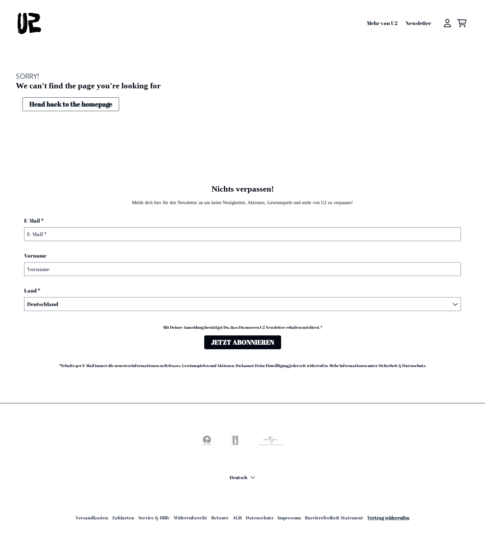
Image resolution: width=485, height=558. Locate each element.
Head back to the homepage (70, 104)
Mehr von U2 (382, 23)
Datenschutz (260, 517)
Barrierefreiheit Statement (334, 517)
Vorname (35, 255)
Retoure (220, 517)
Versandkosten (92, 517)
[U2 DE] (29, 23)
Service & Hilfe (154, 517)
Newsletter (418, 23)
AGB (237, 517)
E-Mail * (34, 220)
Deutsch (238, 477)
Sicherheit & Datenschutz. (402, 365)
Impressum (289, 517)
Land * (32, 290)
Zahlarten (123, 517)
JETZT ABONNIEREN (242, 342)
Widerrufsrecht (190, 517)
